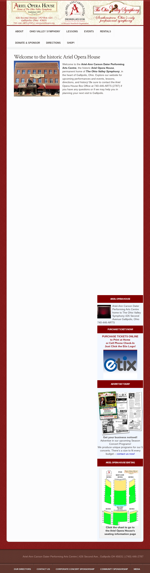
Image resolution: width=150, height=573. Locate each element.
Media (137, 569)
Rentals (105, 31)
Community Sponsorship (114, 569)
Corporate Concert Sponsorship (75, 569)
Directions (53, 42)
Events (89, 31)
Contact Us (43, 569)
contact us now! (126, 453)
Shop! (70, 42)
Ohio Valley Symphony (45, 31)
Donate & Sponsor (27, 42)
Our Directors (22, 569)
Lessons (72, 31)
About (19, 31)
